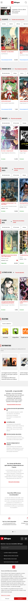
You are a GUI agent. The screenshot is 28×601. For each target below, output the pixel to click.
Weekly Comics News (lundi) (11, 555)
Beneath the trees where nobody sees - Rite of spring (9, 255)
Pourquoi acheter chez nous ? (14, 404)
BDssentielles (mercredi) (10, 559)
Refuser (7, 598)
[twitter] (25, 538)
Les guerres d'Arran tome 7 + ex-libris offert (8, 203)
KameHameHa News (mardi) (11, 562)
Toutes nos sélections (6, 323)
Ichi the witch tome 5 (6, 101)
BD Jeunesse (16, 123)
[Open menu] (1, 2)
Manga (15, 73)
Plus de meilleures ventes (19, 169)
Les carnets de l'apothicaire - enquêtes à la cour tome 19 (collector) (8, 303)
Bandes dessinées (6, 73)
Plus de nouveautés (16, 118)
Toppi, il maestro (24, 151)
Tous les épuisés (19, 272)
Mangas (24, 123)
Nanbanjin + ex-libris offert (7, 51)
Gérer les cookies (5, 595)
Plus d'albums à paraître (21, 69)
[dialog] (14, 582)
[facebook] (22, 538)
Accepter (20, 598)
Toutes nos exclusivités (18, 19)
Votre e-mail (5, 547)
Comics (21, 73)
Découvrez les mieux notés (18, 221)
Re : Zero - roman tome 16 (7, 151)
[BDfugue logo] (15, 2)
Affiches (18, 24)
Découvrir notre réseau (14, 481)
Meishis (11, 24)
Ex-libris (4, 24)
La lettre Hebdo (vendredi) (11, 552)
